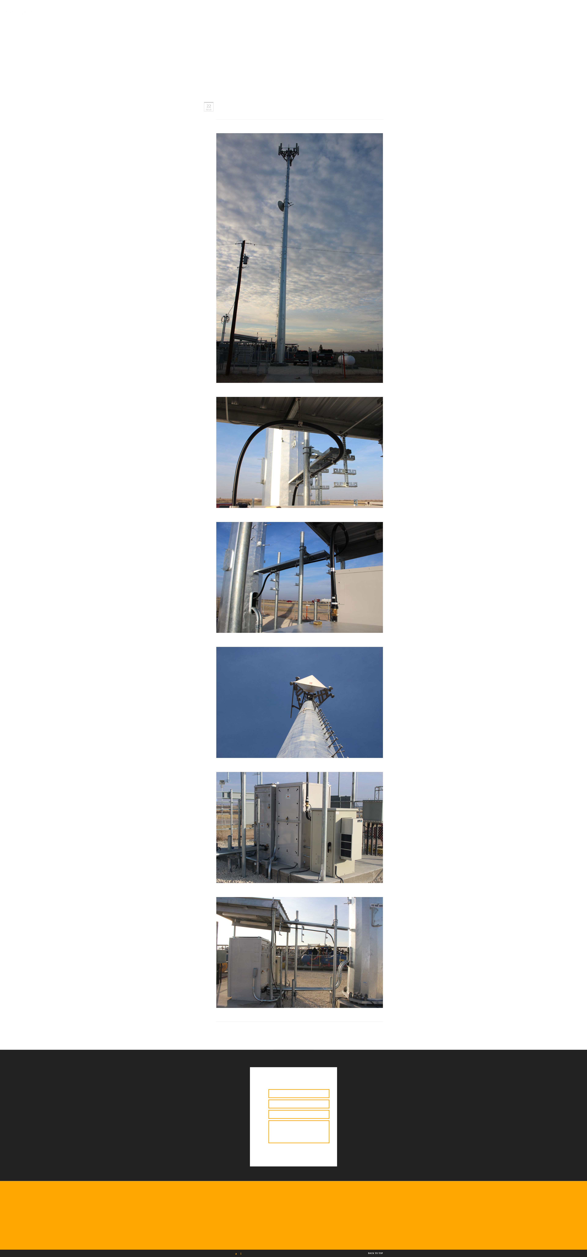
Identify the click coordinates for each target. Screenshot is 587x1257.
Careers (368, 16)
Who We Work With (272, 16)
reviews (309, 16)
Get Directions (417, 1225)
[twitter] (241, 1253)
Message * (261, 1122)
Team (347, 16)
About (254, 16)
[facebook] (292, 11)
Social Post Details (236, 16)
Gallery (336, 16)
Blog (357, 16)
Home (218, 16)
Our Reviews (294, 16)
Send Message (283, 1153)
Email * (260, 1101)
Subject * (261, 1112)
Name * (260, 1091)
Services (323, 16)
